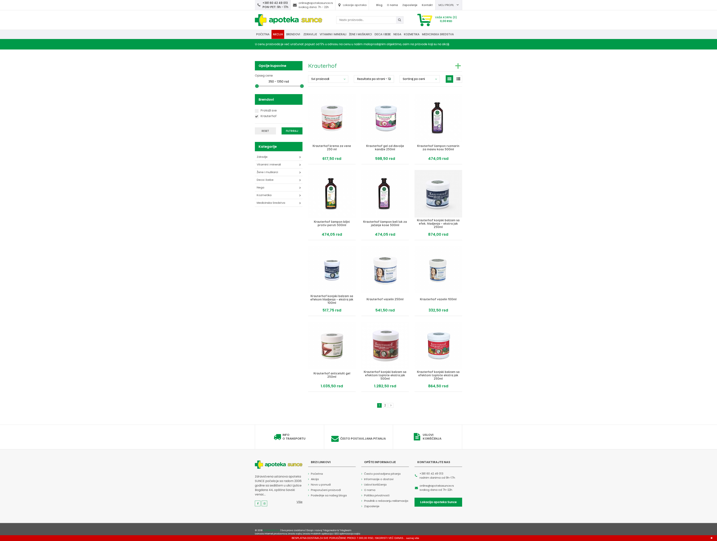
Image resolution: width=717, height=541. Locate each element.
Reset (265, 131)
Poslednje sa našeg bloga (329, 495)
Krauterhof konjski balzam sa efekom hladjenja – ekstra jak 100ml (331, 299)
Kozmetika (411, 34)
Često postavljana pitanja (363, 439)
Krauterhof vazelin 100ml (438, 299)
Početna (262, 34)
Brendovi (293, 34)
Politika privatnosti (376, 495)
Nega (397, 34)
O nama (392, 5)
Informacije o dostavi (378, 479)
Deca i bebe (383, 34)
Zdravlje (310, 34)
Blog (379, 5)
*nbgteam (345, 530)
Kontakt (427, 5)
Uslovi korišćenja (432, 437)
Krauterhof (268, 116)
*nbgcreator (330, 530)
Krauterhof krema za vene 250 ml (332, 148)
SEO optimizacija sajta (347, 533)
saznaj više (412, 538)
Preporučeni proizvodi (326, 490)
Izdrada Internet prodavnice (271, 533)
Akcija (278, 34)
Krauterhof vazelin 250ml (385, 299)
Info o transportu (294, 437)
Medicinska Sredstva (438, 34)
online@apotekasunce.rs (437, 486)
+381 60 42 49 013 (431, 473)
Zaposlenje (409, 5)
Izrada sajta (295, 533)
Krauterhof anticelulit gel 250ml (332, 375)
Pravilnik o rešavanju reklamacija (386, 501)
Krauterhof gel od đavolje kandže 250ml (385, 148)
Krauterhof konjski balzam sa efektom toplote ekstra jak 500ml (385, 375)
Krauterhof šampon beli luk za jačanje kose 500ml (385, 223)
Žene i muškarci (360, 34)
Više (299, 502)
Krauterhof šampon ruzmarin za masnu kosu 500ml (438, 148)
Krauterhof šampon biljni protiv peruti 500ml (332, 223)
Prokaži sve (268, 110)
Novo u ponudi (321, 484)
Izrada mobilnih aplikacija (318, 533)
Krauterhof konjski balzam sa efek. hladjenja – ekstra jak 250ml (438, 224)
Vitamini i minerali (333, 34)
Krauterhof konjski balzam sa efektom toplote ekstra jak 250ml (438, 375)
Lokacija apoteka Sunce (438, 502)
